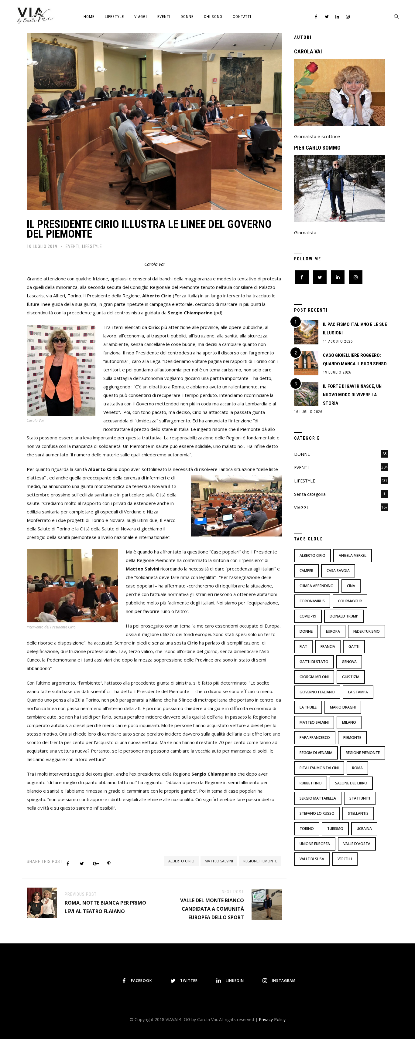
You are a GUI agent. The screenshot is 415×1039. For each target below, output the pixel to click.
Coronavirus (312, 601)
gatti (353, 646)
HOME (89, 16)
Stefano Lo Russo (317, 813)
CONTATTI (242, 16)
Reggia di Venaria (316, 752)
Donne (306, 631)
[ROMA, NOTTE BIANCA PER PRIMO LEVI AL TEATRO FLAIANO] (42, 902)
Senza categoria (310, 494)
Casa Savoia (338, 570)
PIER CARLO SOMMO (317, 147)
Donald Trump (344, 616)
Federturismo (366, 631)
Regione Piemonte (260, 861)
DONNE (187, 16)
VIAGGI (140, 16)
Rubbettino (311, 783)
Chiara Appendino (317, 585)
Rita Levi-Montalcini (319, 767)
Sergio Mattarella (318, 798)
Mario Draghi (343, 707)
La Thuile (308, 707)
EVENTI (163, 16)
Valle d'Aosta (356, 843)
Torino (307, 828)
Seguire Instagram (228, 951)
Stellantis (358, 813)
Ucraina (364, 828)
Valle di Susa (312, 858)
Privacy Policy (272, 1019)
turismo (335, 828)
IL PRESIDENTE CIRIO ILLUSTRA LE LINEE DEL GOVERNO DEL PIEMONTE (149, 229)
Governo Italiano (317, 692)
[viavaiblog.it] (35, 15)
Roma (357, 767)
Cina (351, 585)
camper (306, 570)
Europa (333, 631)
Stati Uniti (359, 798)
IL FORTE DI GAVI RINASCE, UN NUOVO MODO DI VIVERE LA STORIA (352, 395)
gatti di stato (314, 661)
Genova (349, 661)
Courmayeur (350, 601)
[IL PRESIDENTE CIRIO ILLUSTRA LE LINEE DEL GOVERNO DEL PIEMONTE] (154, 120)
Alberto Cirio (181, 861)
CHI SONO (213, 16)
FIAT (303, 646)
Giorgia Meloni (314, 676)
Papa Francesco (315, 737)
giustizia (350, 676)
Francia (328, 646)
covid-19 (308, 616)
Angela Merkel (352, 555)
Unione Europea (315, 843)
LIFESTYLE (114, 16)
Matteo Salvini (219, 861)
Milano (349, 722)
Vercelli (345, 858)
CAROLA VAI (308, 51)
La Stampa (358, 692)
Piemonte (352, 737)
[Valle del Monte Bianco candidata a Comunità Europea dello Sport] (267, 904)
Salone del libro (351, 783)
